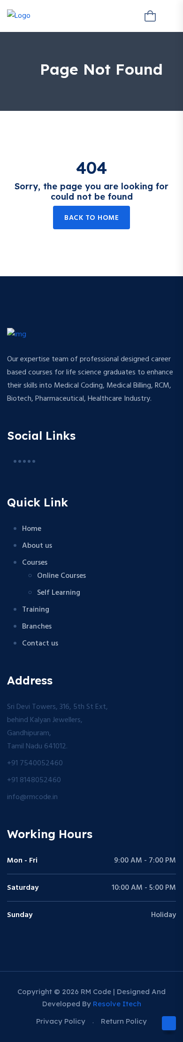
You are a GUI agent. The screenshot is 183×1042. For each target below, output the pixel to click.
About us (37, 546)
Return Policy (124, 1021)
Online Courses (61, 576)
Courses (34, 563)
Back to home (91, 218)
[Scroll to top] (169, 1023)
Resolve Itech (117, 1003)
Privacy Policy (60, 1021)
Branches (37, 627)
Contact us (40, 644)
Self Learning (58, 593)
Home (31, 529)
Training (35, 610)
